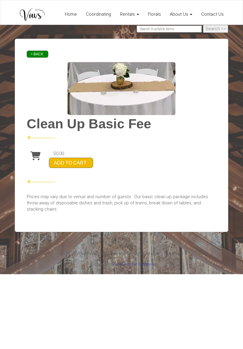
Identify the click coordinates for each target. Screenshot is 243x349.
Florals (154, 14)
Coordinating (98, 14)
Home (71, 14)
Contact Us (212, 14)
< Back (37, 54)
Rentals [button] (128, 14)
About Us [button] (179, 14)
